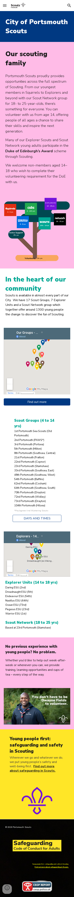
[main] (37, 26)
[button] (4, 5)
